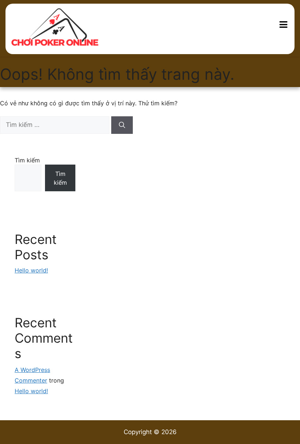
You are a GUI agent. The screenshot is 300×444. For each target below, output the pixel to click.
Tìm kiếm (27, 160)
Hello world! (31, 270)
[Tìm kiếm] (122, 125)
